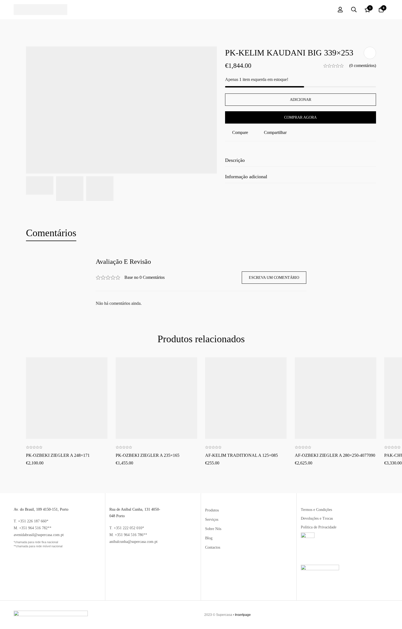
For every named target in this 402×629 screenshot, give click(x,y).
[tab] (51, 233)
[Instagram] (383, 615)
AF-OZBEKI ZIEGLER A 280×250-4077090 (335, 455)
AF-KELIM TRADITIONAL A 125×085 (241, 455)
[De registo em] (340, 10)
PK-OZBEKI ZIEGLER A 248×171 (58, 455)
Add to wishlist (370, 53)
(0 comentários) (362, 65)
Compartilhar (275, 132)
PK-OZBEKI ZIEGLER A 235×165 (147, 455)
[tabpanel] (201, 283)
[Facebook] (375, 615)
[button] (66, 379)
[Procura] (354, 10)
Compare (240, 132)
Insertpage (243, 615)
